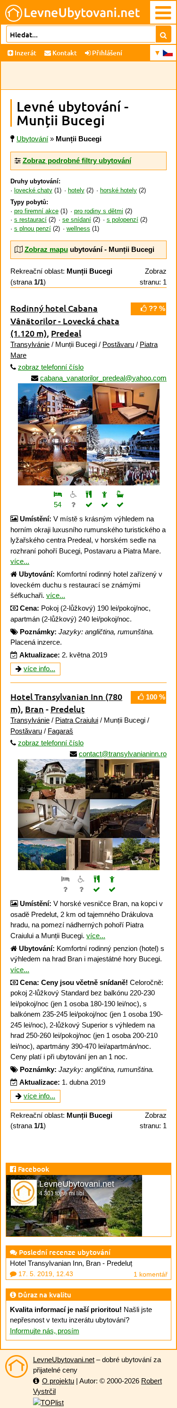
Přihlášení (106, 52)
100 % (154, 697)
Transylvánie (30, 344)
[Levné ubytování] (16, 1366)
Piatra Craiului (76, 720)
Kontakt (64, 52)
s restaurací (30, 219)
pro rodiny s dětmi (98, 211)
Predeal (66, 333)
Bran (34, 708)
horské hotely (118, 190)
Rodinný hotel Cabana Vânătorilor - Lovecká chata (64, 320)
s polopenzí (122, 219)
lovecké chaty (33, 190)
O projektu (58, 1381)
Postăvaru (118, 344)
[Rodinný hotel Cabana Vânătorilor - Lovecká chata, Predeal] (88, 430)
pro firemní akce (36, 211)
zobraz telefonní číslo (51, 367)
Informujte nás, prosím (44, 1331)
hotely (76, 190)
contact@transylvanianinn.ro (123, 754)
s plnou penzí (32, 228)
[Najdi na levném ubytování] (163, 34)
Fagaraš (60, 731)
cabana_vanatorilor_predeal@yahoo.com (103, 378)
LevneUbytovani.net (63, 1360)
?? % (156, 308)
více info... (39, 669)
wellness (78, 228)
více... (19, 561)
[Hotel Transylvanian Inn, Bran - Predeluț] (88, 811)
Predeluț (68, 708)
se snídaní (76, 219)
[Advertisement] (88, 75)
